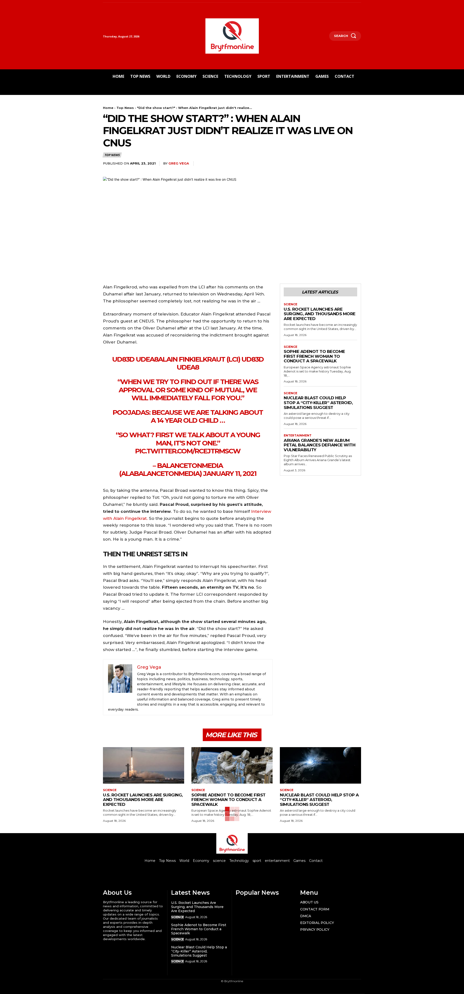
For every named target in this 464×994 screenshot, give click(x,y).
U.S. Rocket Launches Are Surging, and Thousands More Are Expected (319, 314)
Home (108, 108)
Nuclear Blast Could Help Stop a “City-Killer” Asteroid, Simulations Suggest (318, 402)
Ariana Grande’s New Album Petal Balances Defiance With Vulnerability (319, 445)
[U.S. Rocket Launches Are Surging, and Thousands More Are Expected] (143, 765)
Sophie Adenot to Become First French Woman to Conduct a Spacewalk (314, 356)
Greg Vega (178, 163)
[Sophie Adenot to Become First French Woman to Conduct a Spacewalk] (232, 765)
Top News (125, 108)
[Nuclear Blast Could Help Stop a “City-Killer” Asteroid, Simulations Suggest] (320, 765)
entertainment (298, 435)
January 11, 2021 (229, 473)
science (290, 304)
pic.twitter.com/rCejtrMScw (187, 451)
